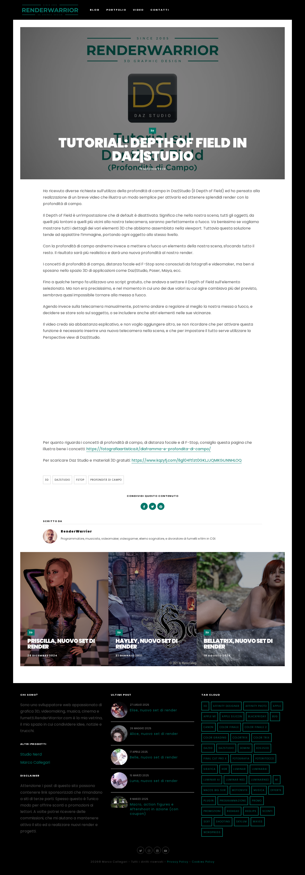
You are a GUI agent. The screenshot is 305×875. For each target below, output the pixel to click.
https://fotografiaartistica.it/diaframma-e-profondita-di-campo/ (148, 449)
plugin (208, 800)
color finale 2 (256, 727)
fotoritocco (264, 758)
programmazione (233, 800)
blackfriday (257, 716)
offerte (275, 790)
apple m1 (209, 716)
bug (275, 716)
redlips (250, 811)
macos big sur (214, 790)
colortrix (240, 737)
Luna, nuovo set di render (154, 780)
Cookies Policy (203, 862)
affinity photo (256, 706)
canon (208, 727)
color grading (215, 737)
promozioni (212, 811)
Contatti (159, 10)
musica (259, 790)
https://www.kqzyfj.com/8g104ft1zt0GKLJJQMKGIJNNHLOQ (187, 460)
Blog (95, 10)
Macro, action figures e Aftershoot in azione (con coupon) (154, 809)
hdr (224, 769)
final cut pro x (215, 758)
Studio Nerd (31, 754)
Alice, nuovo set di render (154, 733)
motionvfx (240, 790)
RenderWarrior (76, 531)
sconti (267, 811)
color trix (261, 737)
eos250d (262, 748)
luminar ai (211, 780)
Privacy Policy (177, 862)
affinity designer (226, 706)
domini (245, 748)
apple (277, 706)
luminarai (259, 769)
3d (47, 480)
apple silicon (232, 716)
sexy (206, 821)
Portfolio (116, 10)
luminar (239, 769)
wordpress (212, 832)
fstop (80, 480)
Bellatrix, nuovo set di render (238, 643)
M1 (276, 780)
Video (138, 10)
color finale (229, 727)
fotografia (241, 758)
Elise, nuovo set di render (153, 710)
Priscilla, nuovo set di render (61, 643)
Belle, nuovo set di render (154, 757)
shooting (223, 821)
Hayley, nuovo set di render (147, 643)
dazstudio (62, 480)
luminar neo (235, 780)
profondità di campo (106, 480)
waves (258, 821)
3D (152, 130)
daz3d (208, 748)
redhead (233, 811)
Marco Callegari (35, 762)
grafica (209, 769)
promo (257, 800)
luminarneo (260, 780)
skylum (241, 821)
